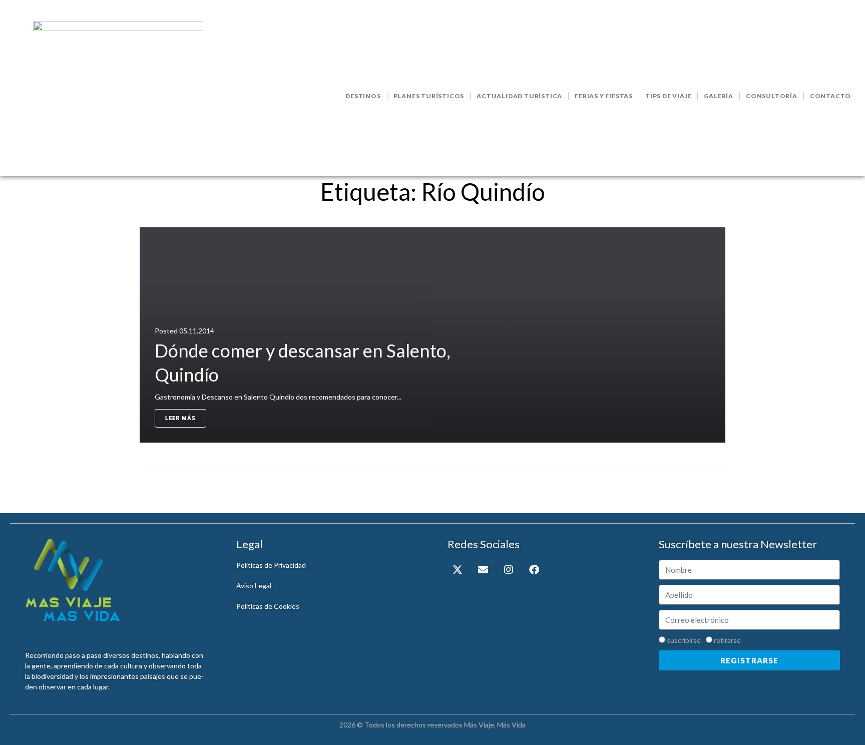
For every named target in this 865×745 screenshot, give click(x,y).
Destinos (362, 96)
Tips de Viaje (668, 96)
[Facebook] (534, 570)
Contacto (830, 96)
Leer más (180, 418)
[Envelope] (483, 570)
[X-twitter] (458, 570)
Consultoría (771, 96)
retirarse (727, 640)
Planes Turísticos (429, 96)
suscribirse (684, 640)
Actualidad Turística (519, 96)
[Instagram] (509, 570)
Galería (718, 96)
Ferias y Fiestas (604, 96)
